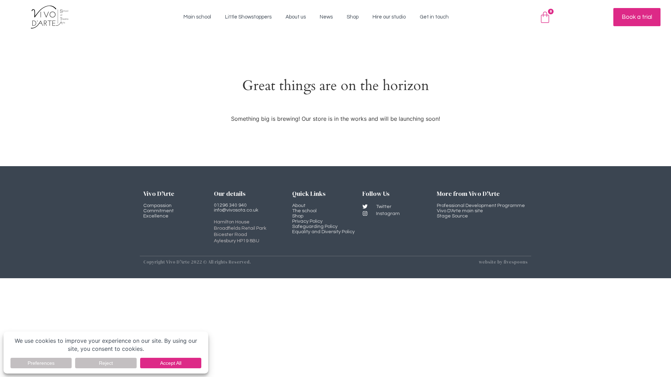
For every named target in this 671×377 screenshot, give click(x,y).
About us (296, 17)
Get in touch (434, 17)
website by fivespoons (503, 262)
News (326, 17)
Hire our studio (389, 17)
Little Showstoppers (248, 17)
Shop (353, 17)
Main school (197, 17)
